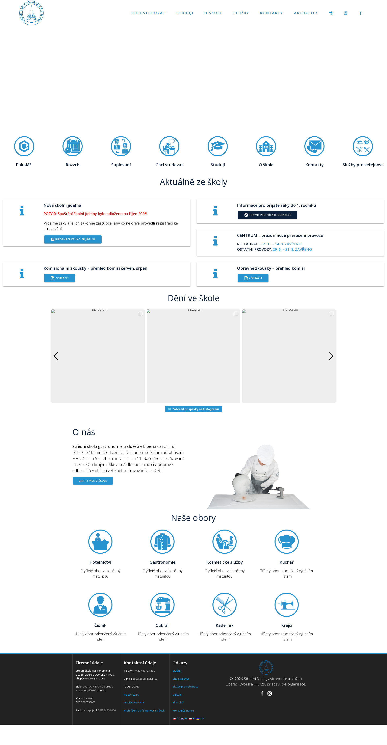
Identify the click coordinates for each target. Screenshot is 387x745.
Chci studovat (149, 13)
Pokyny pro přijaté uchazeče (270, 214)
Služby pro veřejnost (185, 686)
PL (194, 718)
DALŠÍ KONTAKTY (134, 702)
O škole (213, 13)
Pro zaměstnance (183, 710)
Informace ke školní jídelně (75, 239)
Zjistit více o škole (93, 480)
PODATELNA (131, 694)
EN (186, 718)
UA (202, 718)
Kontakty (271, 13)
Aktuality (306, 13)
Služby (241, 13)
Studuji (185, 13)
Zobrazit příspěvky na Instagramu (195, 409)
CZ (178, 718)
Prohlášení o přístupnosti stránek (144, 710)
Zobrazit (62, 278)
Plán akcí (178, 702)
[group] (98, 356)
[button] (193, 400)
